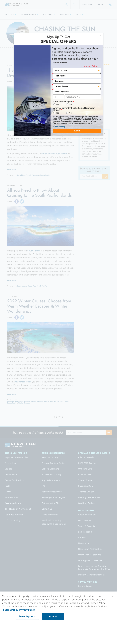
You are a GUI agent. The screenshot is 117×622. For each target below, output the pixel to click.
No (70, 104)
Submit (77, 131)
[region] (58, 607)
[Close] (112, 596)
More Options (27, 616)
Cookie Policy (10, 609)
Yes (57, 104)
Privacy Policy (59, 126)
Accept (53, 616)
